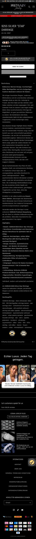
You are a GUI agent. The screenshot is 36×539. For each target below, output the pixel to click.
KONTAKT (18, 464)
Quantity (3, 49)
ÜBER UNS (18, 469)
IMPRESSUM (18, 477)
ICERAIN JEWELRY (21, 536)
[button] (5, 46)
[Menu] (2, 7)
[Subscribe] (30, 502)
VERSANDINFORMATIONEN (18, 486)
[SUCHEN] (29, 7)
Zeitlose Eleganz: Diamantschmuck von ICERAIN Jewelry (24, 423)
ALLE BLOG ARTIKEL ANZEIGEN (18, 416)
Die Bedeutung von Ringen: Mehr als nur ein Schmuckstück (25, 446)
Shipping (11, 38)
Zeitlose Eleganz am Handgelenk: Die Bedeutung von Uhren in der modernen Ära (25, 436)
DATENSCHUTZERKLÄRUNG (18, 490)
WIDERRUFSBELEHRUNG (18, 482)
